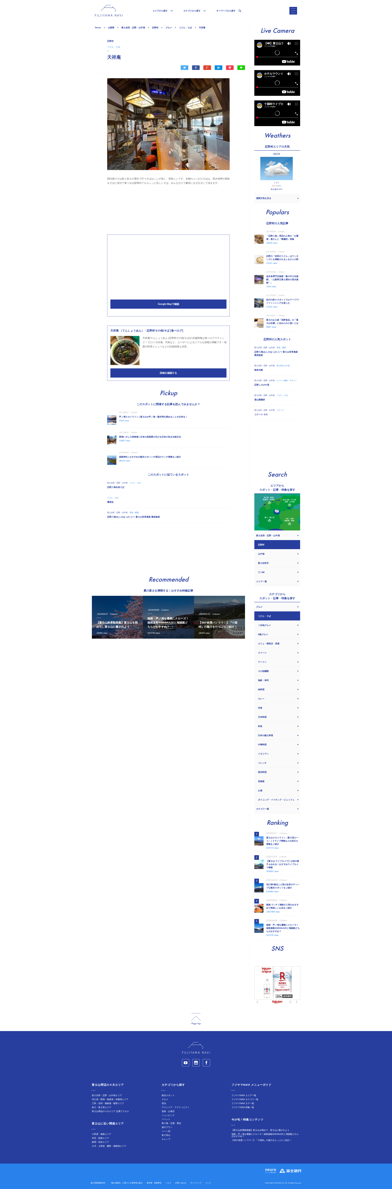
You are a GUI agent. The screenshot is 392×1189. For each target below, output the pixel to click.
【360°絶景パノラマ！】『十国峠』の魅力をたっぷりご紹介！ (262, 1140)
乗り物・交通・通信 (171, 1123)
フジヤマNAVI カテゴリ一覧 (245, 1099)
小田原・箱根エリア (101, 1134)
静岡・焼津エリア (100, 1142)
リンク (208, 1183)
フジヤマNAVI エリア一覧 (244, 1095)
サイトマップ (195, 1183)
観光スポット (168, 1095)
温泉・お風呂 (168, 1111)
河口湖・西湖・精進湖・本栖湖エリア (110, 1099)
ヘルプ (168, 1183)
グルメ (165, 1099)
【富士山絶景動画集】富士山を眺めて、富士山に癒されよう (260, 1130)
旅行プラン (167, 1127)
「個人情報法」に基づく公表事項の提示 (126, 1183)
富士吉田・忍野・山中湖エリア (107, 1095)
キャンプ (166, 1139)
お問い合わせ (180, 1183)
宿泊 (164, 1103)
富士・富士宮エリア (101, 1107)
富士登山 (166, 1135)
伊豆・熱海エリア (100, 1138)
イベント (166, 1119)
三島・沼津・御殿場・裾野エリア (108, 1103)
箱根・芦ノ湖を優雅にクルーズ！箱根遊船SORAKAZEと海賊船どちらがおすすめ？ (265, 1135)
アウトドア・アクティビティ (176, 1107)
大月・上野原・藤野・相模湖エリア (109, 1146)
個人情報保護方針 (98, 1183)
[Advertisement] (168, 209)
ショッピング (168, 1115)
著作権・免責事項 (154, 1183)
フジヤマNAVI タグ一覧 (243, 1103)
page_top (196, 1019)
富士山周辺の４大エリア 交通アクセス (110, 1111)
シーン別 (166, 1131)
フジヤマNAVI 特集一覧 (243, 1107)
